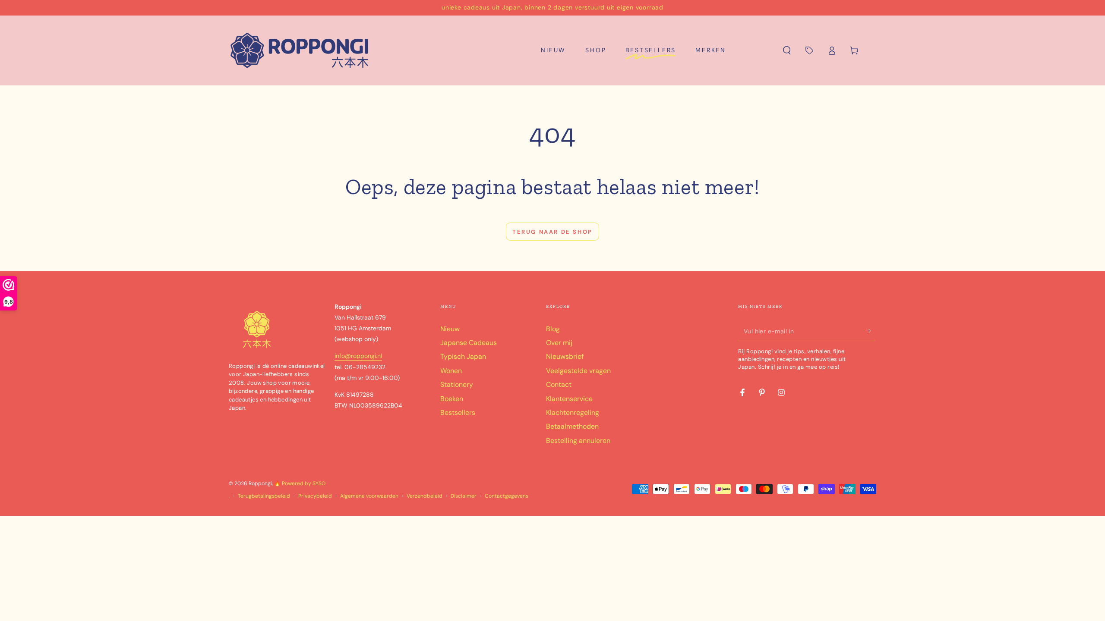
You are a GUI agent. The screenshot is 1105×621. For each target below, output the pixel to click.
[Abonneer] (871, 331)
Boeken (451, 398)
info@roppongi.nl (358, 356)
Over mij (559, 342)
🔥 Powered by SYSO (299, 483)
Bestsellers (457, 412)
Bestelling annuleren (578, 440)
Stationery (456, 384)
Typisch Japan (463, 356)
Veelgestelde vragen (578, 370)
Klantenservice (569, 398)
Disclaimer (464, 495)
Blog (553, 328)
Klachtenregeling (572, 412)
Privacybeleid (315, 495)
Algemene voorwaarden (369, 495)
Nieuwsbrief (565, 356)
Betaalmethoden (572, 426)
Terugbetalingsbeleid (264, 495)
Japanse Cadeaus (468, 342)
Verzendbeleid (424, 495)
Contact (558, 384)
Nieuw (450, 328)
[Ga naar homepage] (300, 50)
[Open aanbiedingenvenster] (809, 50)
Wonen (451, 370)
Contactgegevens (506, 495)
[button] (787, 50)
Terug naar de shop (552, 231)
